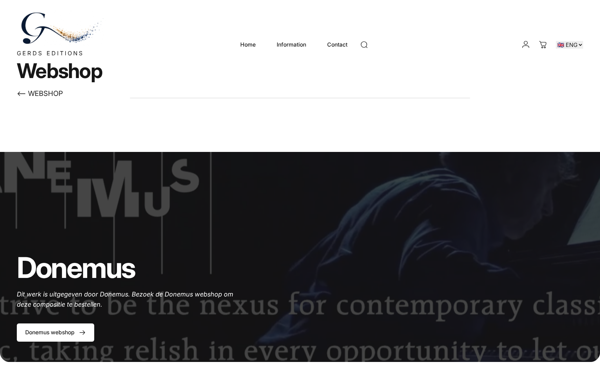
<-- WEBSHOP (40, 93)
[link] (55, 332)
